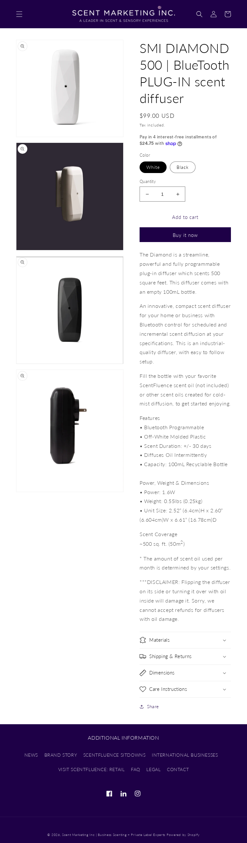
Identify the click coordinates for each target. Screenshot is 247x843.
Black (183, 167)
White (153, 167)
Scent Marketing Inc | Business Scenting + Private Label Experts (113, 835)
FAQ (135, 769)
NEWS (31, 755)
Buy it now (185, 235)
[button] (19, 14)
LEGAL (153, 769)
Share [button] (153, 706)
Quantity (148, 181)
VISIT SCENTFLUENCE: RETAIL (91, 769)
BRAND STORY (60, 755)
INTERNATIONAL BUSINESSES (185, 755)
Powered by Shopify (183, 835)
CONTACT (178, 769)
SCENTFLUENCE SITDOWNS (114, 755)
